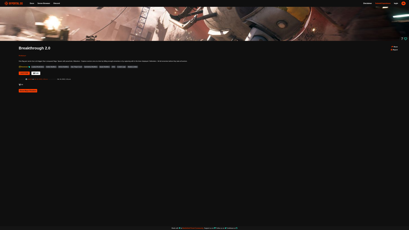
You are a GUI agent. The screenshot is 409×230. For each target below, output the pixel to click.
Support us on (209, 228)
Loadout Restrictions (38, 67)
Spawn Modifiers (104, 67)
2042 (113, 67)
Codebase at (231, 228)
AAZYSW (24, 73)
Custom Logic (121, 67)
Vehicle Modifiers (63, 67)
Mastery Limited (132, 67)
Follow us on (220, 228)
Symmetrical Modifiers (90, 67)
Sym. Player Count (76, 67)
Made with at (188, 228)
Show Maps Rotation (28, 91)
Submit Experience (383, 3)
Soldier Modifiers (51, 67)
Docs (32, 3)
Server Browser (43, 3)
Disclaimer (367, 3)
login (396, 3)
